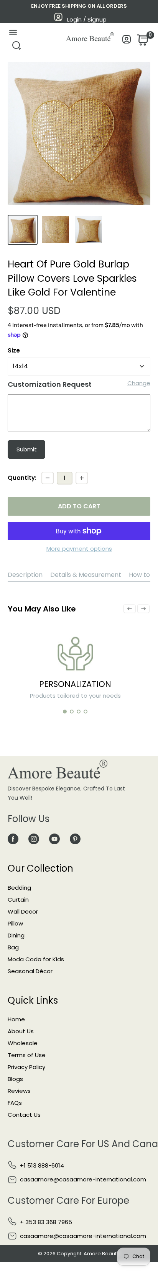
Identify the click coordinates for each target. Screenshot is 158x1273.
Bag (13, 947)
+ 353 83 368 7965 (46, 1222)
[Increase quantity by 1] (82, 478)
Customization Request (50, 384)
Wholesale (23, 1043)
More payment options (79, 549)
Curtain (18, 899)
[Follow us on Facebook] (13, 838)
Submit (26, 449)
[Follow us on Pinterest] (75, 838)
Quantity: (22, 478)
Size (14, 350)
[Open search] (16, 47)
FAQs (15, 1103)
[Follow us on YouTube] (54, 838)
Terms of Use (27, 1055)
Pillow (15, 923)
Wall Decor (23, 911)
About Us (21, 1031)
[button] (65, 711)
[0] (142, 42)
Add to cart (79, 506)
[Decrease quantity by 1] (47, 478)
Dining (16, 935)
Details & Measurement (85, 574)
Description (25, 574)
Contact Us (24, 1115)
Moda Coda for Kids (36, 959)
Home (16, 1019)
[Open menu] (13, 34)
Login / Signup (87, 19)
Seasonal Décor (30, 971)
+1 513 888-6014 (42, 1165)
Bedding (19, 888)
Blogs (15, 1079)
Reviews (19, 1091)
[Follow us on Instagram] (33, 838)
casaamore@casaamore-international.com (83, 1179)
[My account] (127, 41)
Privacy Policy (26, 1067)
